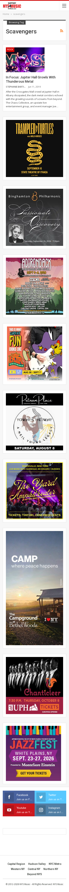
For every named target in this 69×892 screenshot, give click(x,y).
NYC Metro (55, 863)
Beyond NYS (34, 874)
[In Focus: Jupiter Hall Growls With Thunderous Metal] (25, 59)
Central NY (34, 869)
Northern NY (50, 869)
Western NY (18, 869)
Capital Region (16, 863)
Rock (10, 49)
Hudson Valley (37, 863)
